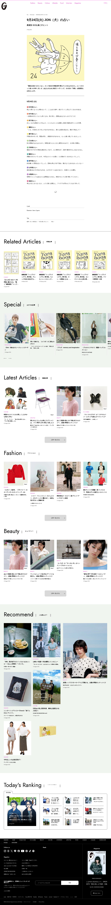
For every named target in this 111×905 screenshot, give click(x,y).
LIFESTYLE (68, 840)
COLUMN (93, 840)
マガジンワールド (27, 901)
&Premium (40, 897)
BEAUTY (42, 840)
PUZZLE (6, 842)
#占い (52, 221)
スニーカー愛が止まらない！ (10, 860)
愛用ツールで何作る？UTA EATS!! (29, 865)
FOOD (76, 840)
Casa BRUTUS (28, 897)
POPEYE (14, 897)
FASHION (6, 840)
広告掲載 (34, 901)
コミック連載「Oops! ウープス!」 (30, 860)
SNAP (13, 840)
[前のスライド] (5, 358)
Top (27, 14)
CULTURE (50, 840)
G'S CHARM (33, 840)
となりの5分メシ (26, 863)
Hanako (35, 897)
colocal (50, 897)
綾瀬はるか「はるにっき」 (10, 874)
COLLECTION (22, 840)
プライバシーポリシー (21, 885)
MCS (76, 897)
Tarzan (45, 897)
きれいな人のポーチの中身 (10, 865)
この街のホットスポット (27, 871)
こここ (71, 897)
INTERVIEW (59, 840)
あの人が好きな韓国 (26, 874)
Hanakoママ (56, 897)
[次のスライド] (8, 358)
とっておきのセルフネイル (10, 863)
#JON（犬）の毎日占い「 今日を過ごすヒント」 (38, 221)
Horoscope (32, 14)
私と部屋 (6, 868)
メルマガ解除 (7, 890)
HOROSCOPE (102, 840)
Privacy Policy (41, 901)
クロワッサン (21, 897)
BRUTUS (9, 897)
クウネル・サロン (65, 897)
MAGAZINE (14, 842)
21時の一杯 (24, 868)
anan (5, 897)
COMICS (84, 840)
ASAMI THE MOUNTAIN (9, 871)
